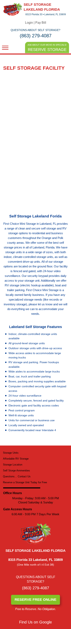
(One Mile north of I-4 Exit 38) (35, 564)
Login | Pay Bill (35, 22)
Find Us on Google (35, 622)
